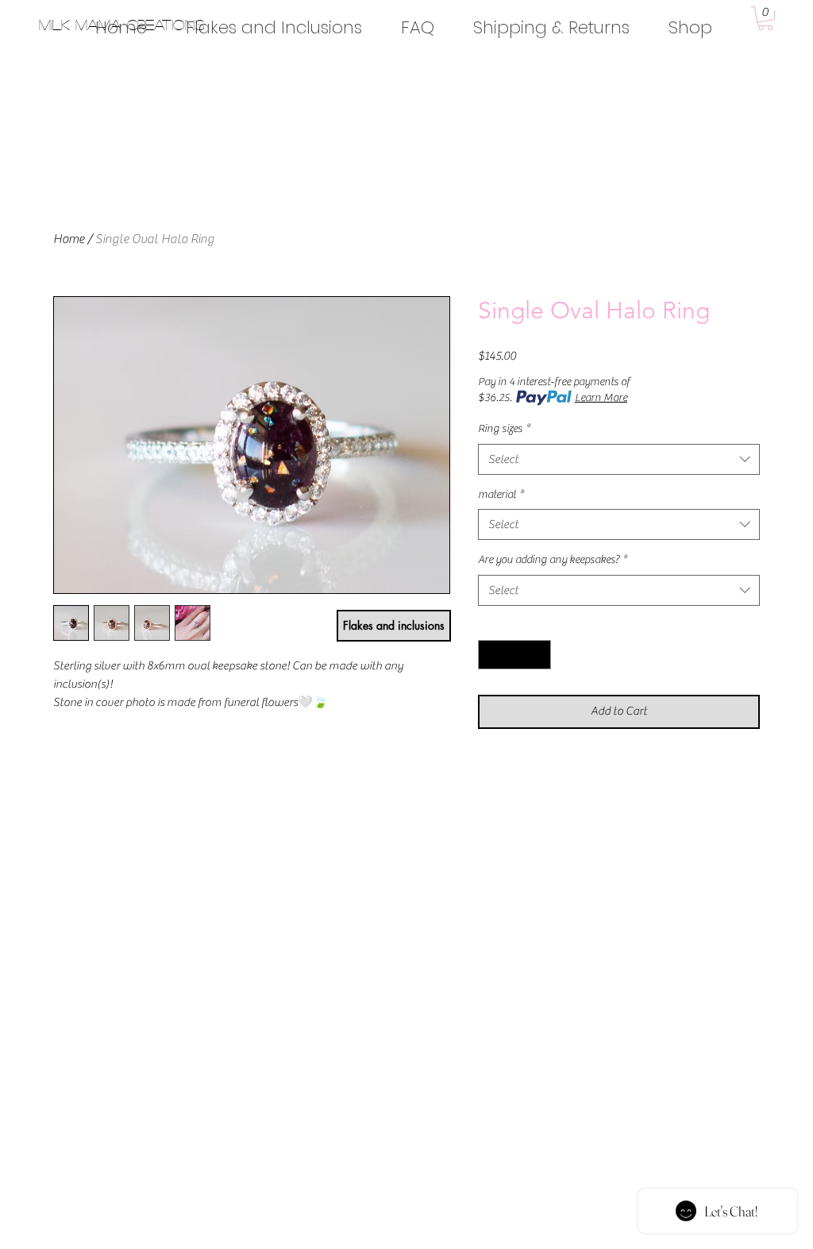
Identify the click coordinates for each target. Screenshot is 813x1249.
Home (68, 239)
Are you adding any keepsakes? (552, 559)
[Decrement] (490, 655)
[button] (765, 18)
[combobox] (619, 459)
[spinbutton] (514, 655)
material (501, 494)
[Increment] (539, 655)
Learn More (601, 397)
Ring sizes (504, 428)
